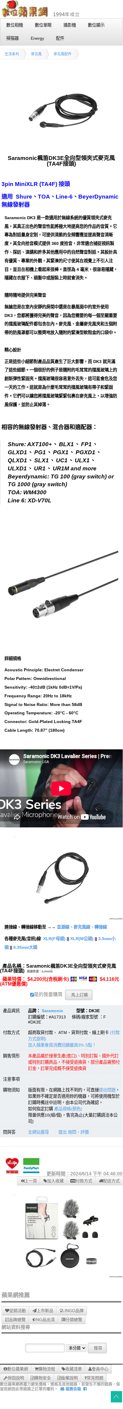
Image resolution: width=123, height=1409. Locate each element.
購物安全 (42, 1378)
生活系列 (12, 54)
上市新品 (45, 1310)
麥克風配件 (62, 54)
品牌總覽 (17, 1319)
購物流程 (46, 1369)
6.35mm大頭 (25, 947)
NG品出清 (45, 1319)
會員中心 (100, 1369)
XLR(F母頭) (54, 938)
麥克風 (36, 54)
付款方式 (84, 1180)
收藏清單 (73, 1369)
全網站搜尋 (38, 1132)
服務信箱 (72, 1389)
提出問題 (107, 1090)
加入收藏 (55, 1180)
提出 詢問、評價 (73, 1132)
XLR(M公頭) (82, 938)
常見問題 (95, 1378)
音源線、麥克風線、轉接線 (82, 927)
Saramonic (52, 1010)
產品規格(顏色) (68, 1108)
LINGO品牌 (73, 1310)
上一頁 (30, 1180)
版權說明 (69, 1378)
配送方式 (111, 1180)
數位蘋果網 (17, 1369)
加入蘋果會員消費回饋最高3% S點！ (62, 1045)
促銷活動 (17, 1310)
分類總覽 (74, 1319)
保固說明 (15, 1378)
